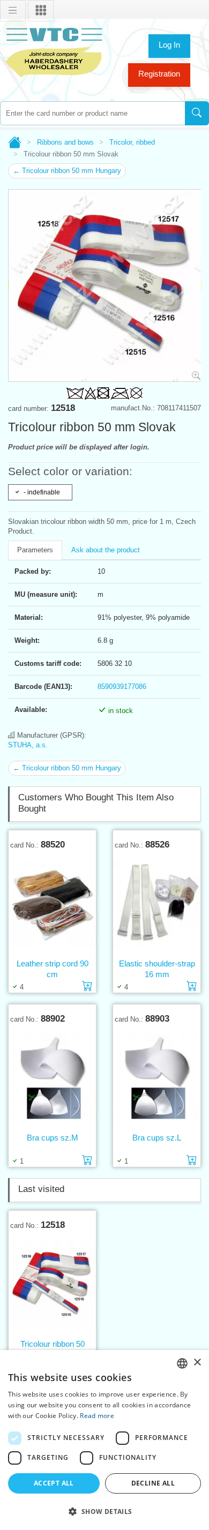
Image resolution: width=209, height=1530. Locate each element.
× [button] (197, 1363)
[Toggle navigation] (13, 10)
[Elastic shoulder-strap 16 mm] (156, 904)
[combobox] (92, 113)
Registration (159, 73)
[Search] (197, 113)
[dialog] (104, 1440)
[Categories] (41, 10)
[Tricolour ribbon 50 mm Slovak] (52, 1284)
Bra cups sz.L (156, 1137)
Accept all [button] (54, 1483)
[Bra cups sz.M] (52, 1078)
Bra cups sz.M (52, 1137)
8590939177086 (122, 686)
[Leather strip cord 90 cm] (52, 904)
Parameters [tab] (35, 550)
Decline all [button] (153, 1483)
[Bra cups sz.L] (156, 1078)
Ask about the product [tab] (105, 550)
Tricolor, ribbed (132, 142)
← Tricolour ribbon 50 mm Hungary (67, 171)
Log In (169, 44)
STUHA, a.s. (28, 745)
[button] (104, 1511)
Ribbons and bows (65, 142)
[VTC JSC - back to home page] (53, 51)
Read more (97, 1415)
